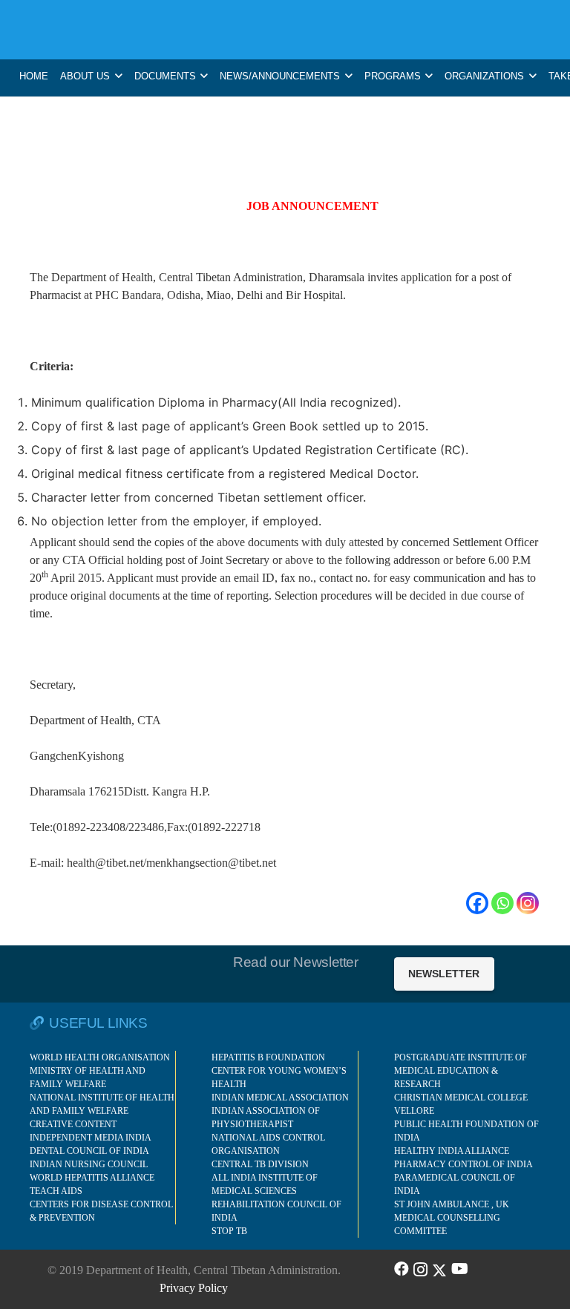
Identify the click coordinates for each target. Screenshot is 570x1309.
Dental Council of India (89, 1151)
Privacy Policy (194, 1288)
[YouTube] (459, 1269)
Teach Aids (56, 1191)
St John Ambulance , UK (451, 1204)
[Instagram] (528, 903)
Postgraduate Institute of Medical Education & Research (460, 1070)
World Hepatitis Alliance (92, 1177)
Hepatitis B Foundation (268, 1057)
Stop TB (229, 1231)
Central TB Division (260, 1164)
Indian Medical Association (280, 1097)
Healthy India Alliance (451, 1151)
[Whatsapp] (502, 903)
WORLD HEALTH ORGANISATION (100, 1057)
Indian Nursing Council (89, 1164)
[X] (439, 1269)
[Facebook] (477, 903)
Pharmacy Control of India (463, 1164)
